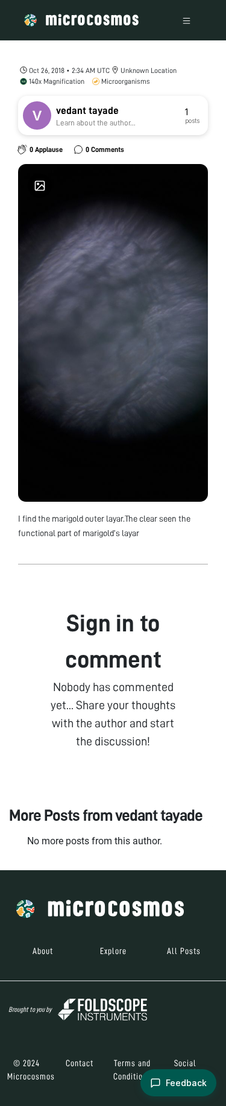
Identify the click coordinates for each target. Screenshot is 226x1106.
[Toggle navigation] (186, 20)
